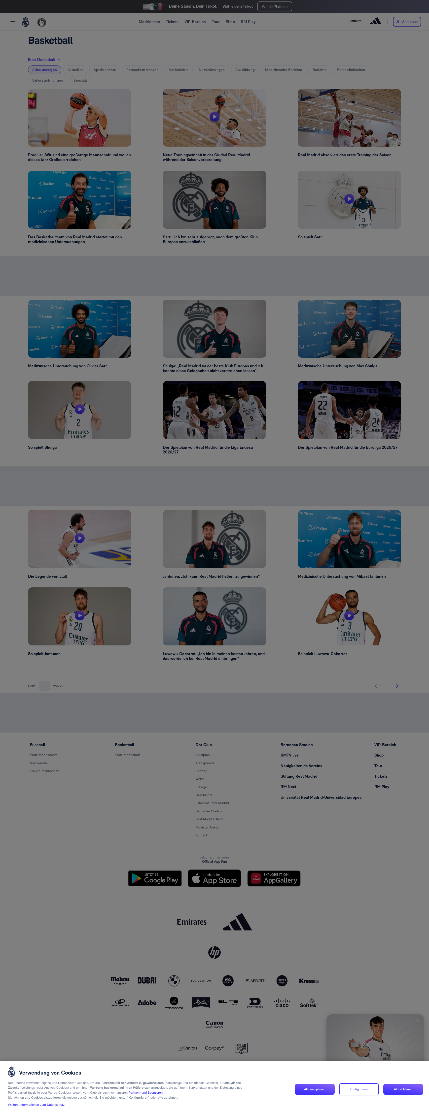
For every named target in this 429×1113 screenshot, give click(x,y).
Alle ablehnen (403, 1089)
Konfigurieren (359, 1089)
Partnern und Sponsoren (146, 1092)
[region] (214, 1087)
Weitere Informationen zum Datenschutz (36, 1105)
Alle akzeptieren (314, 1089)
